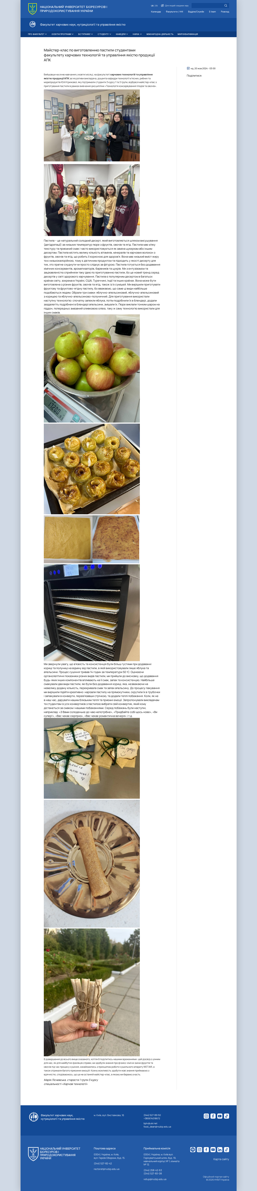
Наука (136, 34)
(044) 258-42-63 (153, 1170)
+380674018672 (152, 1118)
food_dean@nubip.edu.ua (157, 1126)
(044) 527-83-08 (153, 1173)
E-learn (212, 12)
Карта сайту (221, 1159)
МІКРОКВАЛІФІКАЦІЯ (188, 34)
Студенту (103, 34)
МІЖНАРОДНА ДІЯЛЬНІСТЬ (160, 34)
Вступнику (84, 34)
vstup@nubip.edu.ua (155, 1179)
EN (156, 6)
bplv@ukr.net (150, 1123)
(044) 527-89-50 (152, 1115)
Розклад (225, 12)
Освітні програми (61, 34)
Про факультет (36, 34)
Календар (156, 12)
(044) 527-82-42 (103, 1163)
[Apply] (225, 5)
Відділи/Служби (196, 12)
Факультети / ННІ (174, 12)
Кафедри (121, 34)
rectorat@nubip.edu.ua (106, 1169)
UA (152, 6)
